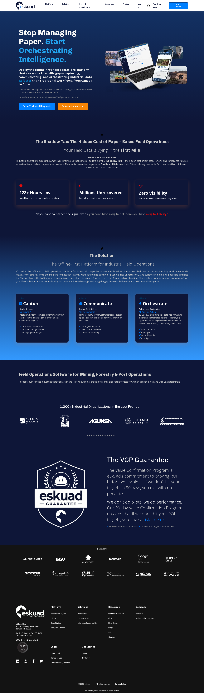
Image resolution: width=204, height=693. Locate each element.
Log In (84, 653)
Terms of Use (56, 658)
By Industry (82, 614)
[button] (87, 435)
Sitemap (111, 637)
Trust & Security (84, 618)
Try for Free (86, 658)
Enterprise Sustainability (87, 623)
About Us (139, 614)
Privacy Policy (56, 653)
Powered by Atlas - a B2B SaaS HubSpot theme (102, 691)
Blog (110, 618)
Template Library (58, 628)
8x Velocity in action (73, 106)
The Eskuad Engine (58, 614)
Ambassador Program (145, 618)
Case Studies (56, 623)
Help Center (113, 623)
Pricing (53, 618)
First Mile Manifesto (116, 614)
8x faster (25, 80)
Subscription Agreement (60, 662)
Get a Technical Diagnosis (36, 106)
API (109, 632)
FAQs (110, 628)
